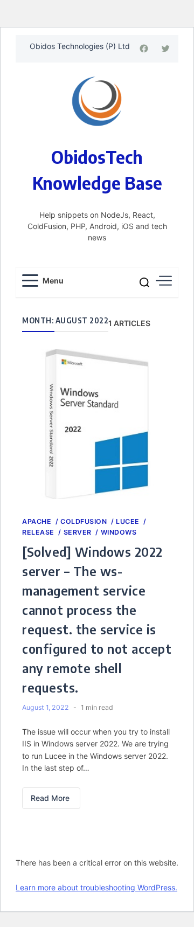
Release (39, 532)
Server (79, 532)
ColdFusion (84, 521)
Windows (119, 532)
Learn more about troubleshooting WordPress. (96, 887)
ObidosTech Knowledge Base (97, 169)
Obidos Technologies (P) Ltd (80, 46)
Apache (37, 521)
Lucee (128, 521)
